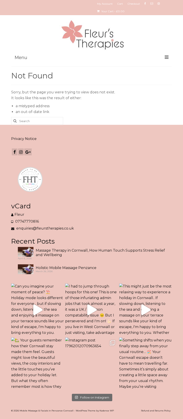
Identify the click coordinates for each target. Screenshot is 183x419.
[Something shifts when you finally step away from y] (145, 363)
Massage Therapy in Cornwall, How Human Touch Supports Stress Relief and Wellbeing (100, 252)
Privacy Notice (24, 139)
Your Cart (113, 11)
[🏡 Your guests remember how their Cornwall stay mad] (37, 363)
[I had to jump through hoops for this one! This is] (91, 309)
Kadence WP (107, 410)
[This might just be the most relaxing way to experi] (145, 309)
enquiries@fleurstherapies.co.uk (44, 228)
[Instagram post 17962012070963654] (91, 363)
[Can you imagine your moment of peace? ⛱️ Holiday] (37, 309)
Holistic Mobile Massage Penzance (66, 268)
